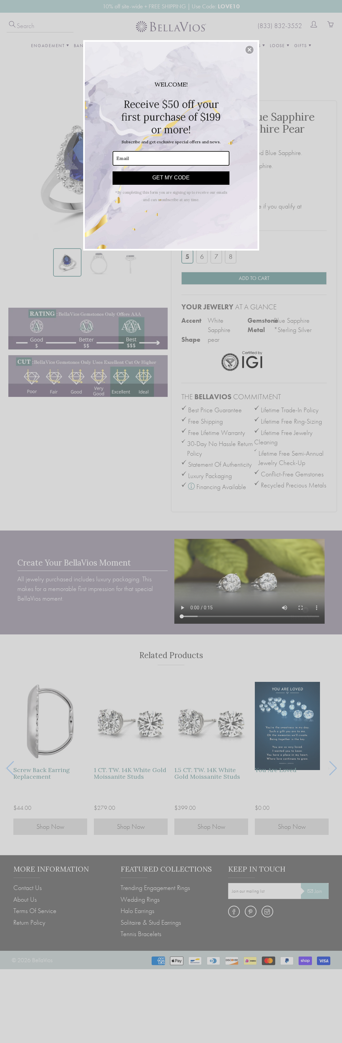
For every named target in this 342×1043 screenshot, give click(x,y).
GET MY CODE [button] (171, 177)
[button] (249, 50)
